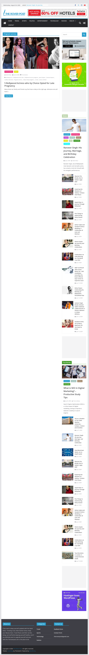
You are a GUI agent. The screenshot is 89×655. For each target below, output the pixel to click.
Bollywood (67, 134)
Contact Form (58, 633)
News (70, 140)
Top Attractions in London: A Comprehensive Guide (79, 555)
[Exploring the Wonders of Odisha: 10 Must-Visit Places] (67, 193)
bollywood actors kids (18, 77)
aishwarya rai (9, 77)
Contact (11, 25)
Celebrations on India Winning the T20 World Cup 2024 (79, 257)
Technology (54, 21)
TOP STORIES (77, 140)
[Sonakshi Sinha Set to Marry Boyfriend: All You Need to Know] (67, 327)
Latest (16, 71)
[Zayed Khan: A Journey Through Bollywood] (67, 205)
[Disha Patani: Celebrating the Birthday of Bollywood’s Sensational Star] (67, 293)
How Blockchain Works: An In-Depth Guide (79, 452)
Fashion (64, 21)
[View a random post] (84, 23)
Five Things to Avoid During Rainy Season (79, 215)
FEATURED (72, 137)
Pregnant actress (18, 79)
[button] (75, 21)
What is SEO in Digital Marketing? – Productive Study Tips (74, 392)
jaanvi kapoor (42, 77)
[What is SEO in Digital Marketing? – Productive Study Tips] (74, 372)
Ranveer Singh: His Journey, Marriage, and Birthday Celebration (37, 6)
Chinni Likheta (76, 401)
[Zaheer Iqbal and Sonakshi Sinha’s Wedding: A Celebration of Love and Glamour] (67, 231)
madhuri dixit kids (8, 79)
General (78, 137)
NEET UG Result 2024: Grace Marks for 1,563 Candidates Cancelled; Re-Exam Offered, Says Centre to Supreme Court (79, 274)
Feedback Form (58, 629)
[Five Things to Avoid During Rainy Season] (67, 217)
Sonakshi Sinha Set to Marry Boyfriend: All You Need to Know (79, 325)
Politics (32, 21)
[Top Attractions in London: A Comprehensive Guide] (67, 557)
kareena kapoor (50, 77)
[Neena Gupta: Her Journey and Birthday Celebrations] (67, 246)
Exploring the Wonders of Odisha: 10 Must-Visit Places (80, 191)
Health (71, 21)
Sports (24, 21)
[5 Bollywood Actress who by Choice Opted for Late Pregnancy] (31, 53)
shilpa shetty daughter (28, 79)
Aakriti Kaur (8, 75)
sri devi (36, 79)
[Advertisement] (74, 101)
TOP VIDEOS (66, 143)
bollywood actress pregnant (31, 77)
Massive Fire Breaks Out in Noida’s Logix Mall (79, 178)
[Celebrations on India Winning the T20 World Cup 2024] (67, 259)
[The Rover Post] (5, 23)
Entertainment (42, 21)
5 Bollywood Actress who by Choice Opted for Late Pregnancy (29, 84)
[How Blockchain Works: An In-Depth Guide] (67, 453)
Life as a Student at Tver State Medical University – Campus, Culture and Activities (79, 423)
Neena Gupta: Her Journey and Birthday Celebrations (79, 244)
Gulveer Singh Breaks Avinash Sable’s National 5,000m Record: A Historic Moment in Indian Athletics (80, 308)
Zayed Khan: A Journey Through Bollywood (79, 204)
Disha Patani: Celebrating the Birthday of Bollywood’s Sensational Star (79, 291)
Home (10, 21)
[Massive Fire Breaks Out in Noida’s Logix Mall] (67, 180)
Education (66, 381)
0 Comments (25, 75)
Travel (17, 21)
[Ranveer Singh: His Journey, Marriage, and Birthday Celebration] (74, 125)
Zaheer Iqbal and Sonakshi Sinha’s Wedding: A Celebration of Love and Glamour (80, 229)
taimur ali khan (42, 79)
